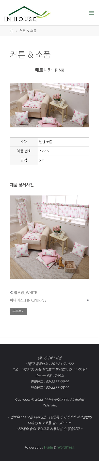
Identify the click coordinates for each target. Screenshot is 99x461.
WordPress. (66, 447)
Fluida (48, 447)
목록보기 (18, 311)
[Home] (11, 30)
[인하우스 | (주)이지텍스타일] (27, 12)
